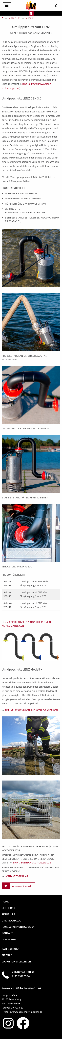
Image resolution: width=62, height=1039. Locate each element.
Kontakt (7, 933)
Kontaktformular (16, 876)
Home (5, 901)
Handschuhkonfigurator (18, 926)
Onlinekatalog (11, 920)
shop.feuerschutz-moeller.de (32, 862)
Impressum (9, 939)
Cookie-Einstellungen (16, 961)
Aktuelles (14, 18)
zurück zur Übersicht (22, 885)
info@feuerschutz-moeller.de (26, 1011)
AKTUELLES (8, 914)
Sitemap (7, 955)
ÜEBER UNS (8, 908)
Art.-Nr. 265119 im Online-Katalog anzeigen (31, 710)
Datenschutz (10, 948)
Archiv (29, 18)
